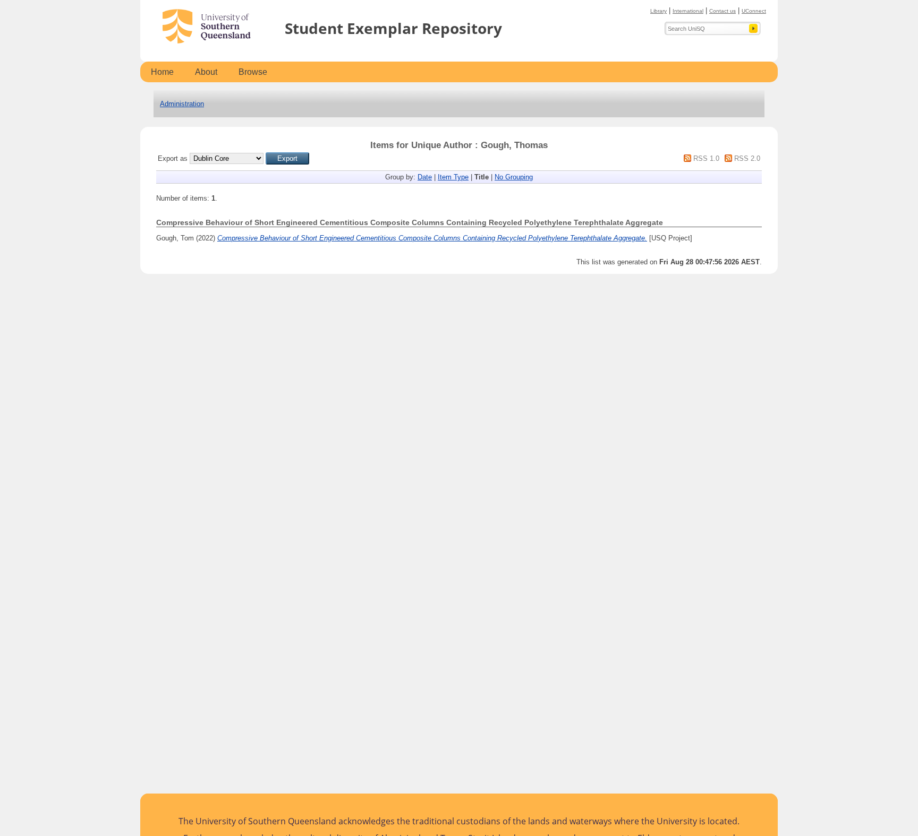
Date (425, 177)
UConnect (754, 11)
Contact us (722, 11)
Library (658, 11)
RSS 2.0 (747, 158)
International (688, 11)
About (206, 71)
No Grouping (514, 177)
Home (162, 71)
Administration (182, 104)
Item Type (453, 177)
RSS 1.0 (706, 158)
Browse (253, 71)
